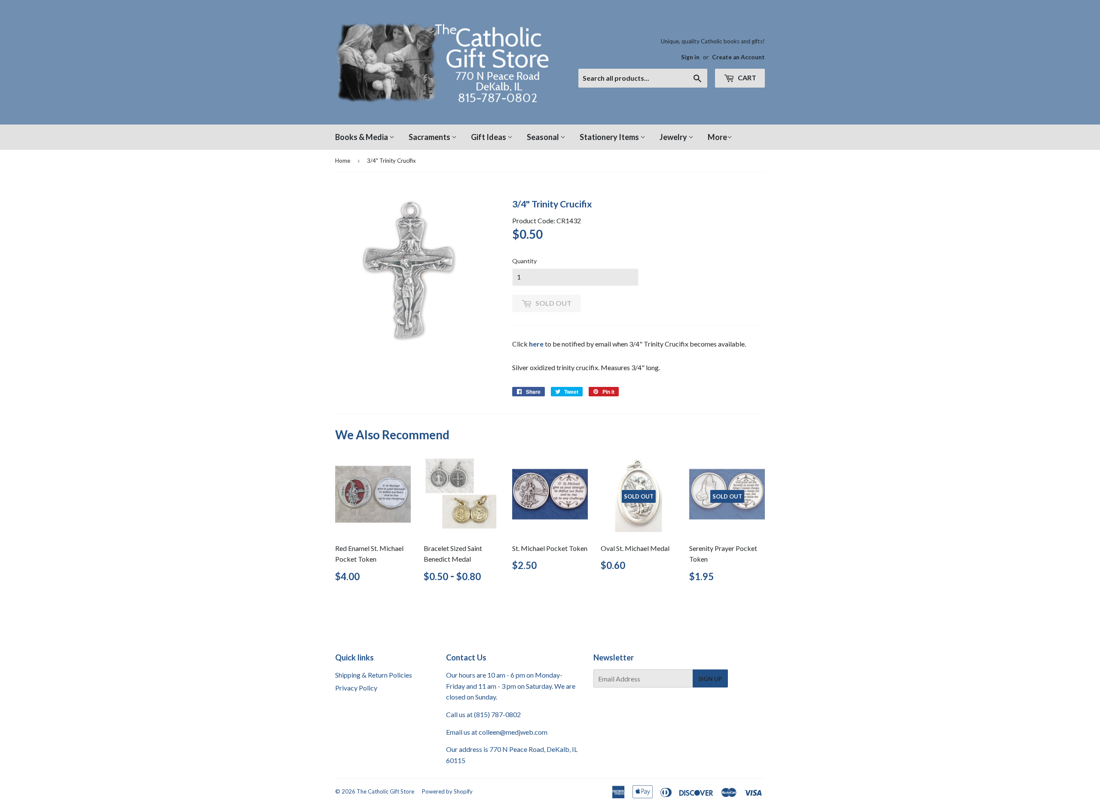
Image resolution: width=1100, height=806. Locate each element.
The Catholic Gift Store (385, 791)
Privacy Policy (356, 688)
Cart (746, 77)
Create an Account (738, 57)
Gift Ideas (489, 137)
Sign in (690, 57)
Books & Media (362, 137)
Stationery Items (610, 137)
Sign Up (710, 678)
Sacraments (430, 137)
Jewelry (674, 137)
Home (342, 160)
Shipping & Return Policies (373, 675)
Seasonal (543, 137)
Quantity (524, 261)
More (717, 137)
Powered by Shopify (447, 791)
